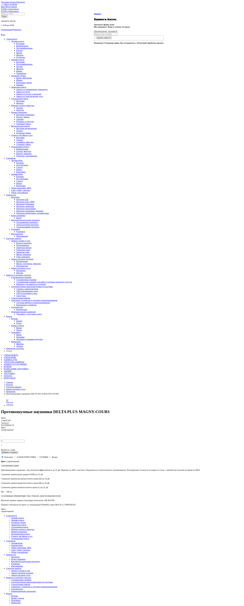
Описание (8, 457)
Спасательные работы (20, 298)
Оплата (13, 2)
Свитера (20, 119)
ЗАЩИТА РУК (10, 360)
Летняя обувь (17, 160)
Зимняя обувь (17, 174)
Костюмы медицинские (26, 128)
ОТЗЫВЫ (44, 457)
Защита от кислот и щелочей (28, 94)
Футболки (20, 57)
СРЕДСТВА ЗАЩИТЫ (14, 362)
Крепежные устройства (26, 305)
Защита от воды (23, 92)
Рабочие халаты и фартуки (22, 105)
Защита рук (11, 195)
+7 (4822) (9, 4)
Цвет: (3, 427)
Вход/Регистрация (9, 7)
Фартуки (20, 110)
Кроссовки (21, 172)
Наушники (21, 270)
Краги (19, 218)
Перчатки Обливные (25, 204)
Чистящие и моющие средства (29, 339)
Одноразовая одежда (20, 147)
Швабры (20, 344)
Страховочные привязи (21, 277)
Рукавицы (15, 229)
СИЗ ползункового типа (26, 293)
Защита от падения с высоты (18, 275)
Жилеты (19, 55)
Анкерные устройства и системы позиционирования (34, 300)
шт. (3, 35)
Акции (9, 351)
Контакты (20, 2)
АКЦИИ (7, 371)
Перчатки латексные (25, 206)
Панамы (19, 85)
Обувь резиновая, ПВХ (21, 188)
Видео (54, 457)
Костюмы (20, 44)
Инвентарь (16, 342)
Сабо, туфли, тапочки (20, 190)
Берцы (19, 170)
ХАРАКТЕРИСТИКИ (26, 457)
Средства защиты (13, 238)
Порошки (20, 337)
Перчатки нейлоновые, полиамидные (32, 213)
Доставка (5, 2)
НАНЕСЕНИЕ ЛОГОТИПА (16, 369)
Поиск (4, 16)
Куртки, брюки (22, 117)
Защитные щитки (23, 248)
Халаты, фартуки (23, 151)
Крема (19, 328)
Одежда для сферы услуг (22, 135)
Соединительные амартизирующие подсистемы (32, 286)
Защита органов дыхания (22, 259)
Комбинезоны (22, 46)
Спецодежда (11, 39)
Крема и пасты (17, 325)
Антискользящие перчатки (27, 227)
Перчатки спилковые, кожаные (29, 211)
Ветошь (14, 319)
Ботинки (20, 163)
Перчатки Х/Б (22, 199)
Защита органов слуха (20, 268)
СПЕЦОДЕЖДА (11, 355)
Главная (9, 382)
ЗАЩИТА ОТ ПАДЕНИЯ (15, 364)
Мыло (18, 335)
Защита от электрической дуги (29, 96)
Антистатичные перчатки (27, 225)
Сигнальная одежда (19, 99)
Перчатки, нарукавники (26, 156)
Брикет (19, 321)
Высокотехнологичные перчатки (25, 220)
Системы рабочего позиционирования (33, 303)
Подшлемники (22, 245)
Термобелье (21, 73)
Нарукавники (17, 234)
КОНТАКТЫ (9, 378)
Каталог (9, 385)
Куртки (19, 50)
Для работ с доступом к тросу (29, 314)
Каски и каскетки (24, 243)
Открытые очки (23, 250)
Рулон (18, 323)
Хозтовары (16, 332)
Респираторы (22, 261)
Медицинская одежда (20, 126)
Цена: (3, 418)
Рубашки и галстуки (25, 121)
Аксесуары (21, 296)
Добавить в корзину (9, 452)
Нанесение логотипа (15, 348)
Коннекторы (21, 309)
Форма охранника (19, 112)
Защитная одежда (18, 87)
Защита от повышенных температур (32, 89)
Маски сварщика (23, 254)
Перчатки (15, 197)
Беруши (19, 273)
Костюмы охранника (25, 115)
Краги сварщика (18, 215)
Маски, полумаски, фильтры (28, 264)
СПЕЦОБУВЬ (10, 357)
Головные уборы (18, 76)
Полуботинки (22, 165)
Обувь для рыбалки (19, 193)
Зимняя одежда (17, 60)
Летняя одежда (17, 41)
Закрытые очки (22, 252)
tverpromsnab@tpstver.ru (11, 30)
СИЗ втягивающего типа (27, 291)
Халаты (19, 108)
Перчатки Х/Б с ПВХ (25, 202)
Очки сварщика (23, 257)
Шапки (19, 80)
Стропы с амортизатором (27, 289)
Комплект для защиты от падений (31, 284)
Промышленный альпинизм (23, 312)
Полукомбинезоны (24, 48)
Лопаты (19, 346)
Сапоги (19, 167)
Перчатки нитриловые (26, 209)
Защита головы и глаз (20, 241)
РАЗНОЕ (8, 366)
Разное (9, 316)
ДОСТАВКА (9, 373)
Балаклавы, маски (24, 82)
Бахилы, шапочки (24, 154)
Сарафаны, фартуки (24, 142)
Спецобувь (11, 158)
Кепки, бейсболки (24, 78)
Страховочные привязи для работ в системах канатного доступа (44, 282)
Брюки (19, 53)
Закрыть (97, 14)
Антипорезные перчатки (27, 222)
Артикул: (5, 423)
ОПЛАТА (8, 376)
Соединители (17, 307)
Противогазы (22, 266)
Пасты (19, 330)
